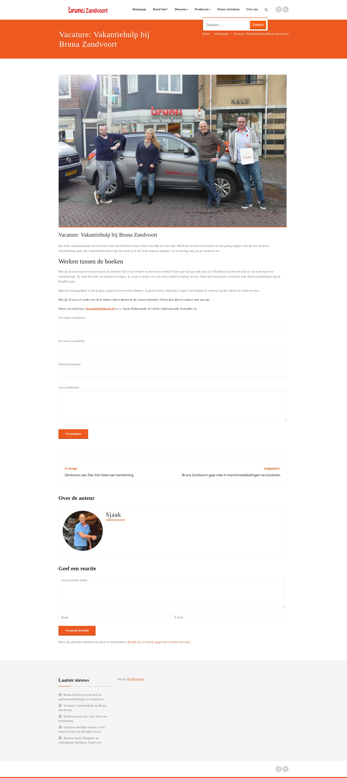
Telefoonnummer (69, 364)
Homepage (139, 9)
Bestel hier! (160, 9)
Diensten (180, 9)
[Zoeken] (266, 10)
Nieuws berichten (228, 9)
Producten (201, 9)
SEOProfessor (136, 679)
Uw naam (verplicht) (71, 317)
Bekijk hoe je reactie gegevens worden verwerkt (159, 642)
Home (206, 33)
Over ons (252, 9)
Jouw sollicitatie (68, 387)
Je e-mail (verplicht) (71, 341)
